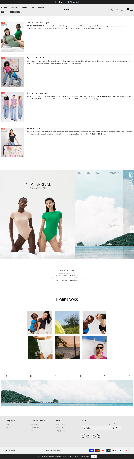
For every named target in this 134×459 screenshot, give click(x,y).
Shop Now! (75, 2)
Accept (93, 456)
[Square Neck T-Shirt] (12, 142)
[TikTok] (99, 436)
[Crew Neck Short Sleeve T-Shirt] (12, 107)
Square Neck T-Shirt (33, 128)
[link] (67, 216)
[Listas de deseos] (122, 10)
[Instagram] (88, 436)
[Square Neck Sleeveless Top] (12, 72)
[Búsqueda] (112, 10)
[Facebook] (83, 436)
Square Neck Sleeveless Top (36, 58)
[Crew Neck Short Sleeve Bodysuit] (12, 37)
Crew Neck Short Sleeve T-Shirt (37, 93)
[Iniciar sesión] (117, 10)
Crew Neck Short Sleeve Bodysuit (38, 23)
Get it (115, 428)
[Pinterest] (94, 436)
